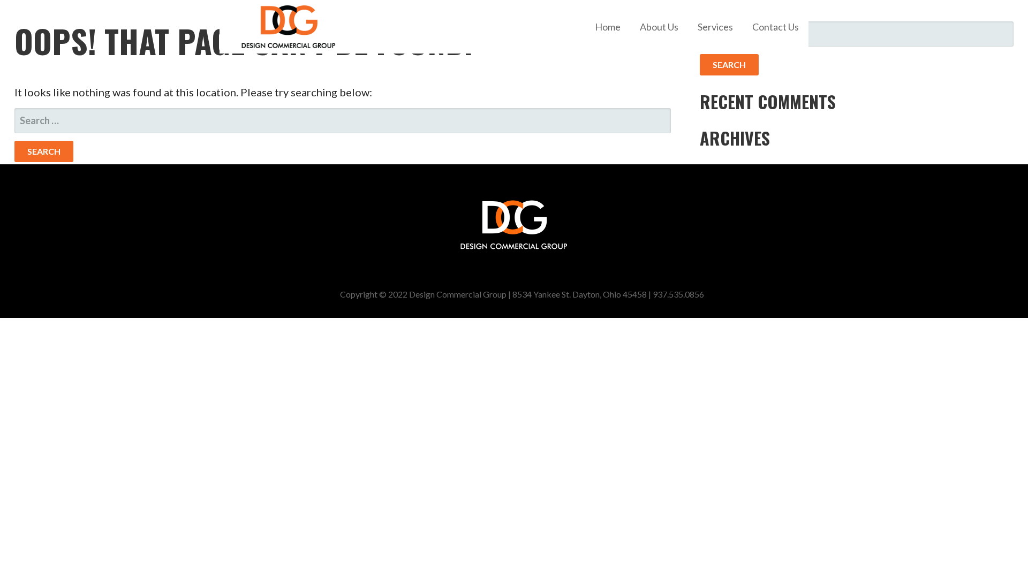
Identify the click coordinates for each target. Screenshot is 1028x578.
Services (715, 27)
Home (608, 27)
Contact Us (775, 27)
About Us (659, 27)
